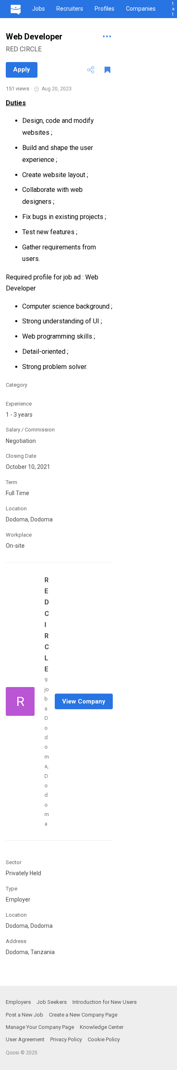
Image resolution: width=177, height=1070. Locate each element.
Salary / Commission (30, 430)
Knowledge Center (101, 1027)
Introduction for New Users (104, 1002)
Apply (21, 69)
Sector (13, 862)
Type (11, 889)
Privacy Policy (66, 1039)
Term (11, 482)
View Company (83, 701)
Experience (19, 404)
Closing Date (21, 456)
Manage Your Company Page (40, 1027)
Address (16, 941)
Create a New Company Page (83, 1015)
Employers (18, 1002)
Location (16, 508)
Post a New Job (24, 1015)
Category (16, 385)
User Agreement (25, 1039)
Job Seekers (52, 1002)
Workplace (19, 535)
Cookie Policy (104, 1039)
